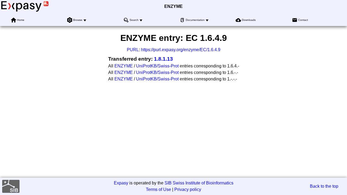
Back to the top (324, 186)
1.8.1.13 (163, 59)
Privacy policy (187, 189)
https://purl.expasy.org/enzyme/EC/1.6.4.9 (180, 49)
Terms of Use (158, 189)
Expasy (121, 183)
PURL (133, 49)
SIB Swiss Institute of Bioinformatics (199, 183)
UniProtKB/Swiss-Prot (157, 66)
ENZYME (173, 6)
